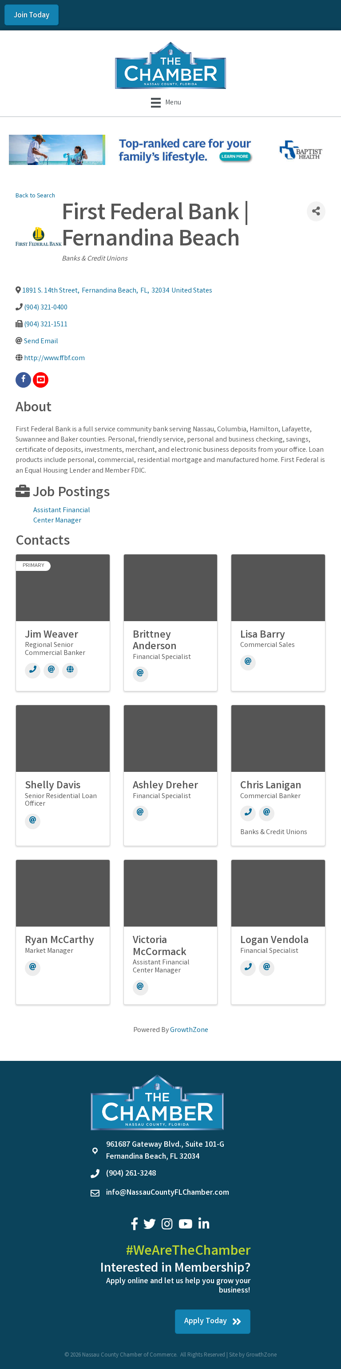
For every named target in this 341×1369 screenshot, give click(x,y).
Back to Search (35, 196)
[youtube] (40, 380)
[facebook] (23, 380)
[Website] (70, 670)
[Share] (316, 211)
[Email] (51, 670)
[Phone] (32, 670)
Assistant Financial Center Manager (61, 516)
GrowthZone (189, 1030)
